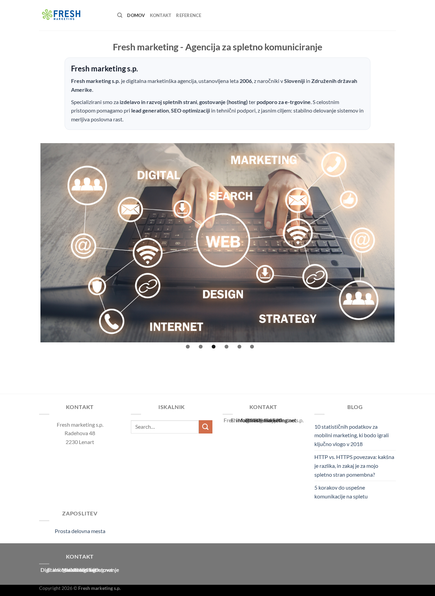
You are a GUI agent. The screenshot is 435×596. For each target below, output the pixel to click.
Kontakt (161, 15)
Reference (188, 15)
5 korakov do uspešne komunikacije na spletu (341, 491)
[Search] (119, 15)
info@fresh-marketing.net (266, 420)
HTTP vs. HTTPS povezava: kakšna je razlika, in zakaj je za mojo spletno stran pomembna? (354, 465)
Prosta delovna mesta (80, 531)
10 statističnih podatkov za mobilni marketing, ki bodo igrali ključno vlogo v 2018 (351, 435)
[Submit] (205, 426)
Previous (30, 241)
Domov (136, 15)
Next (405, 241)
